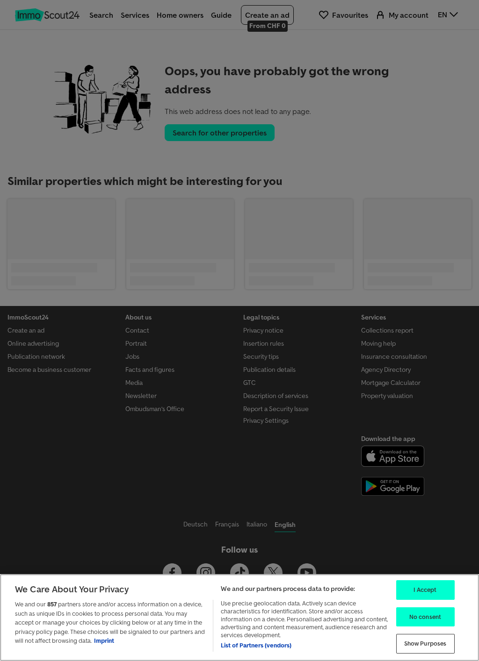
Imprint (104, 641)
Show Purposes (425, 643)
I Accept (425, 590)
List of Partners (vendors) (256, 645)
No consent (425, 617)
